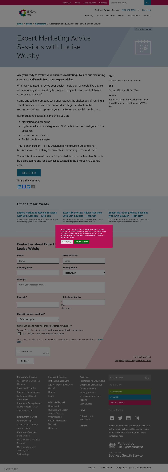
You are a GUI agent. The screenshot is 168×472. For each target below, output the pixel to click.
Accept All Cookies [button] (81, 242)
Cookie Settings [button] (66, 242)
